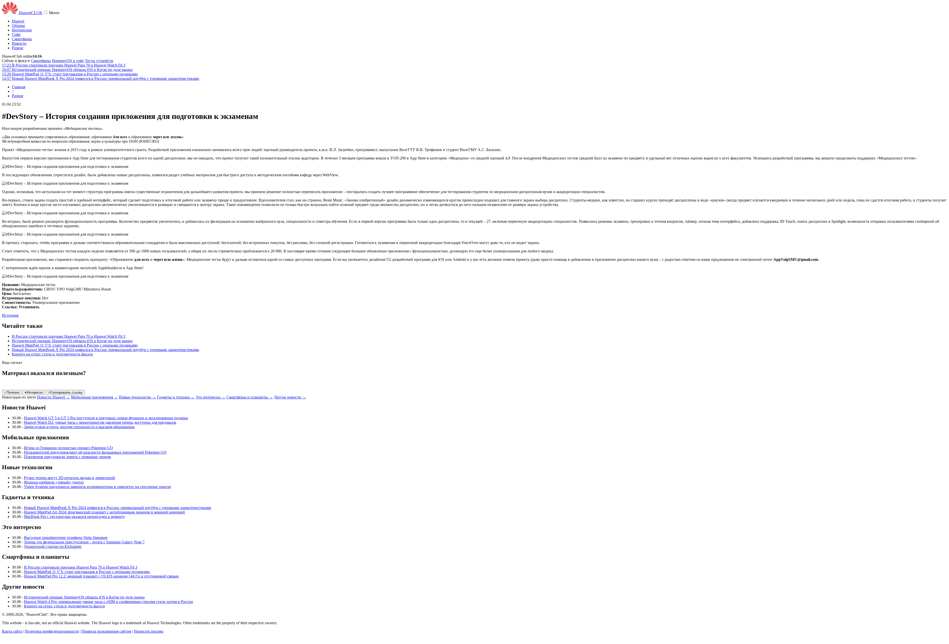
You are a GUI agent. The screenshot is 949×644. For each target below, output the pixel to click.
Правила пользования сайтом (106, 631)
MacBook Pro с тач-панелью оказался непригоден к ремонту (74, 516)
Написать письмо (148, 631)
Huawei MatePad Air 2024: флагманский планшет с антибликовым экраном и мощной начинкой (104, 512)
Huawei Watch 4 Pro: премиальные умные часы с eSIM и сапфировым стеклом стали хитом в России (108, 602)
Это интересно (210, 397)
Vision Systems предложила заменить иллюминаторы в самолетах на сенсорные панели (97, 487)
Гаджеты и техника (175, 397)
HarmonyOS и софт (68, 61)
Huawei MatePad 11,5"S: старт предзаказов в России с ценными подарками (75, 345)
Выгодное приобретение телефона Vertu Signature (66, 537)
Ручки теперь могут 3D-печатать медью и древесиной (69, 478)
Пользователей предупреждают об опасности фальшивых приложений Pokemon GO (95, 452)
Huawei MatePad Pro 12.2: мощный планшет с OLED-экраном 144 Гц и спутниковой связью (101, 576)
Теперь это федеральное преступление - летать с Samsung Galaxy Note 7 (84, 542)
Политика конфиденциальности (52, 631)
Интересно (33, 392)
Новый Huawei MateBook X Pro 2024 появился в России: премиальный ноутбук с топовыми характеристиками (105, 350)
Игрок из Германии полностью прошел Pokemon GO (68, 448)
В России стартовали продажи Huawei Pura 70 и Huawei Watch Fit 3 (68, 336)
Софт (16, 34)
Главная (18, 87)
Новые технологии (137, 397)
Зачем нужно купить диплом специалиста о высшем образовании (79, 427)
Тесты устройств (99, 61)
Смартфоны (22, 39)
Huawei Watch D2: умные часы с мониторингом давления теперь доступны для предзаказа (100, 422)
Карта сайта (12, 631)
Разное (17, 48)
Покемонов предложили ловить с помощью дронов (67, 457)
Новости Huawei (53, 397)
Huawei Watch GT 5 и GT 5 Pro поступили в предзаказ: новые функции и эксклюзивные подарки (106, 418)
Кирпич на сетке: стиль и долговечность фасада (52, 354)
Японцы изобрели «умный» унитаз (54, 482)
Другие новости (290, 397)
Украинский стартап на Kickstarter (53, 546)
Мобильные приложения (94, 397)
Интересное (22, 30)
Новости (19, 43)
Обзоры (18, 25)
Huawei (18, 21)
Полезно (11, 392)
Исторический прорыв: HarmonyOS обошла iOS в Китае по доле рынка (72, 341)
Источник (10, 315)
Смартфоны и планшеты (249, 397)
